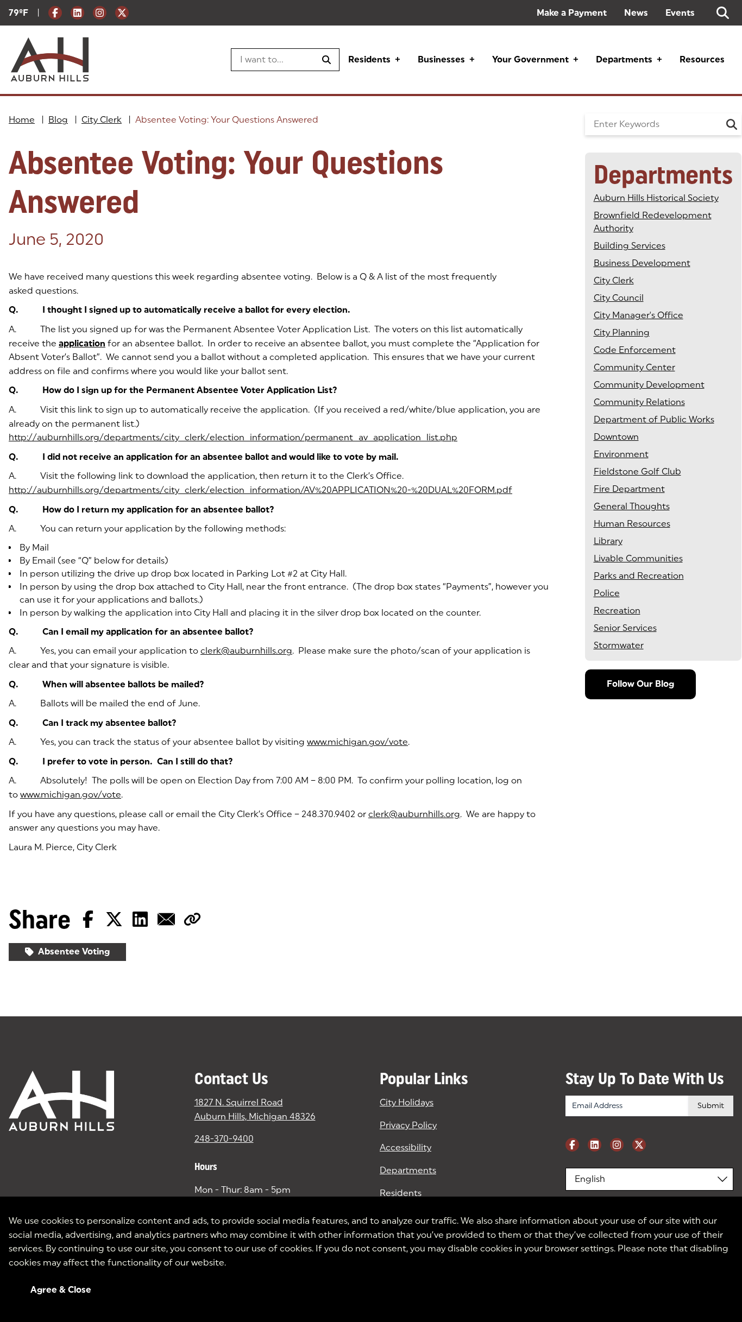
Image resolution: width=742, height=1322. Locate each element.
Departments (624, 59)
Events (680, 13)
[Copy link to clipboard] (192, 919)
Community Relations (639, 402)
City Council (619, 298)
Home (22, 120)
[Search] (731, 124)
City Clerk (101, 120)
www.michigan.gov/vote (357, 742)
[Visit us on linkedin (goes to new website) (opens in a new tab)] (77, 13)
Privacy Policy (408, 1125)
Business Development (642, 263)
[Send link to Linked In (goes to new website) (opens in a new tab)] (140, 919)
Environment (621, 454)
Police (607, 593)
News (636, 13)
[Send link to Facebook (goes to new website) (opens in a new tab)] (88, 919)
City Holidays (406, 1102)
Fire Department (629, 489)
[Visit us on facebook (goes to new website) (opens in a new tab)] (55, 13)
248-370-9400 (224, 1139)
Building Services (629, 246)
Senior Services (625, 628)
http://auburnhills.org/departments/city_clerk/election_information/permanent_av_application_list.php (233, 437)
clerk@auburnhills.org (246, 651)
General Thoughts (632, 506)
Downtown (616, 437)
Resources (702, 59)
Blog (58, 120)
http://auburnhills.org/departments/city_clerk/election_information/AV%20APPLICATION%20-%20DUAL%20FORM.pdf (260, 490)
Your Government (530, 59)
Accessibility (405, 1147)
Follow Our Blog (640, 684)
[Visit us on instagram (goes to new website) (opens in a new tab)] (99, 13)
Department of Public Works (654, 419)
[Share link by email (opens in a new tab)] (166, 919)
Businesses (441, 59)
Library (608, 541)
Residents (369, 59)
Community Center (634, 367)
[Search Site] (722, 12)
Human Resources (632, 523)
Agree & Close (60, 1290)
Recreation (617, 610)
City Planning (622, 332)
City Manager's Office (638, 315)
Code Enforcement (635, 350)
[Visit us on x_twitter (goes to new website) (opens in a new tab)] (122, 13)
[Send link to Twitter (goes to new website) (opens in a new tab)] (114, 919)
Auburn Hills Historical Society (656, 198)
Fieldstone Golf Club (637, 471)
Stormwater (619, 645)
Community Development (649, 384)
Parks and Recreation (639, 576)
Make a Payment (572, 13)
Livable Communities (638, 558)
